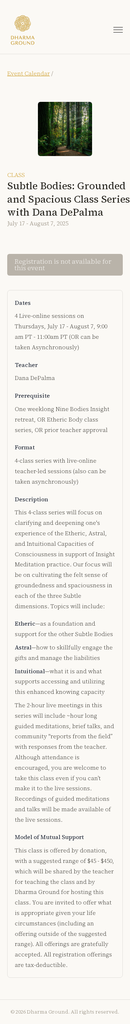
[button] (118, 30)
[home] (22, 29)
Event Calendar (28, 73)
